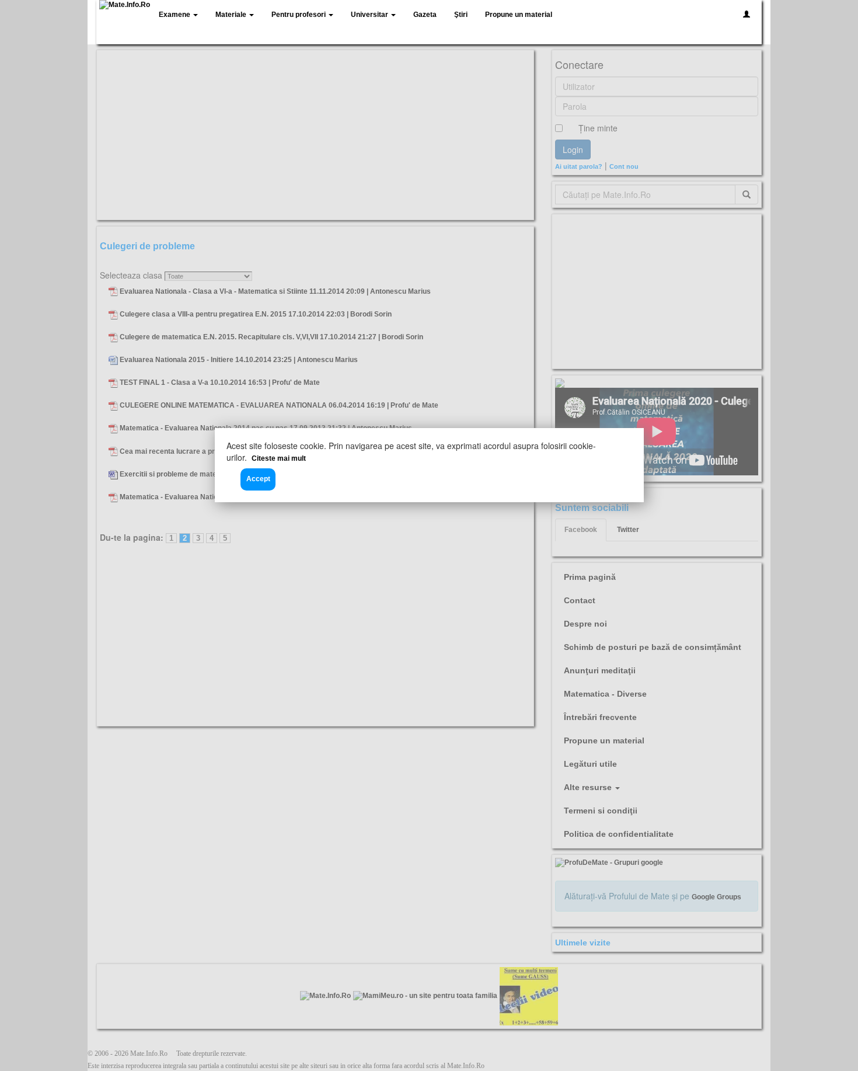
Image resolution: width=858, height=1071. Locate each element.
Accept (258, 479)
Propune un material (518, 15)
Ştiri (461, 15)
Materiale (231, 15)
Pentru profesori (299, 15)
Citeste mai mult (279, 458)
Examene (175, 15)
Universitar (370, 15)
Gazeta (425, 15)
